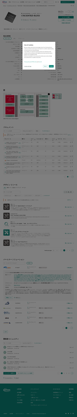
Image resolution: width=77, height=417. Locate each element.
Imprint (40, 62)
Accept (51, 66)
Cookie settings (27, 66)
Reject (45, 66)
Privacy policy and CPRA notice (30, 62)
